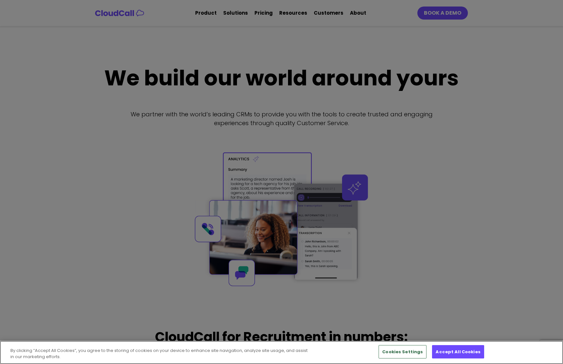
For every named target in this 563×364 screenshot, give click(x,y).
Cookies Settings (402, 352)
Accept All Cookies (458, 352)
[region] (281, 352)
